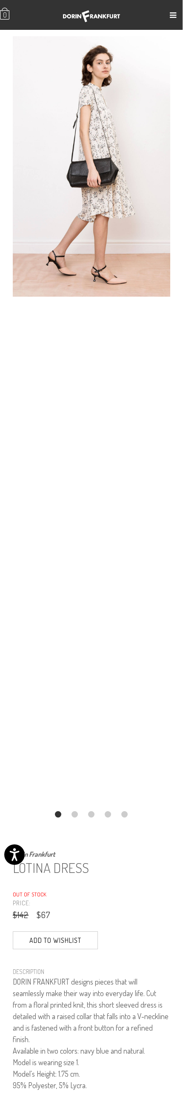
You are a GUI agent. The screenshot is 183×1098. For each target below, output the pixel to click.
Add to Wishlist (55, 940)
